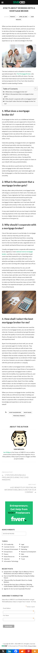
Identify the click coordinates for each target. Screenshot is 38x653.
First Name (18, 615)
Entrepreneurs (8, 551)
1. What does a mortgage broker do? (15, 92)
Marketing (24, 549)
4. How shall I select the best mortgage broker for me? (20, 102)
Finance (12, 16)
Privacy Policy (32, 646)
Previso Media (23, 646)
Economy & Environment (11, 549)
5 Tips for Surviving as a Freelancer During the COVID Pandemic (15, 477)
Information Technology (11, 561)
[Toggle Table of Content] (35, 89)
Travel (23, 559)
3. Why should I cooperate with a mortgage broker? (20, 99)
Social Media (24, 556)
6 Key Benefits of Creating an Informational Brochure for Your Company (20, 489)
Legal (22, 544)
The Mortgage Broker (24, 74)
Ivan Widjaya (7, 452)
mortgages (27, 412)
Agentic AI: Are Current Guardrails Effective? (17, 589)
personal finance (19, 415)
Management (25, 547)
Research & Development (28, 551)
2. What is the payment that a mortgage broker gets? (19, 95)
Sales (22, 554)
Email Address (18, 608)
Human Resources (9, 556)
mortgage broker (15, 412)
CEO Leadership (8, 544)
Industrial (6, 559)
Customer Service (9, 547)
